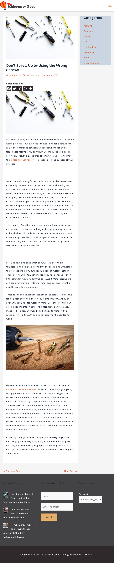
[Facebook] (9, 88)
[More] (30, 88)
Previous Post (11, 471)
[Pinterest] (19, 88)
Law (86, 41)
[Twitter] (14, 88)
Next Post (70, 471)
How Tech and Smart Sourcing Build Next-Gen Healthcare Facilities (18, 498)
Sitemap (89, 554)
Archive (88, 25)
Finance (88, 31)
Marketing (89, 52)
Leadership (90, 47)
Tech (86, 57)
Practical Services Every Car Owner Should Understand (16, 513)
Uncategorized (14, 75)
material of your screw (22, 159)
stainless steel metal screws (21, 389)
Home (87, 36)
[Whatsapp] (25, 88)
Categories (84, 494)
